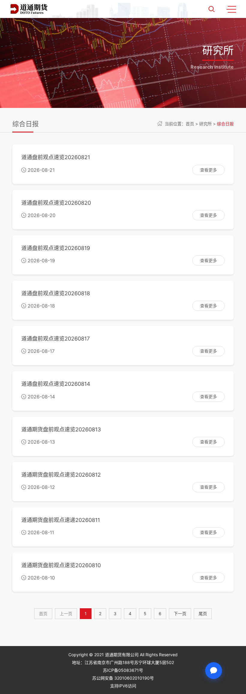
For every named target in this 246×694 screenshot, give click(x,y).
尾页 (203, 613)
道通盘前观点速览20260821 (55, 157)
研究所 (205, 123)
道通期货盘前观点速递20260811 (60, 520)
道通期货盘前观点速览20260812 (61, 475)
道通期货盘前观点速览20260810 (61, 565)
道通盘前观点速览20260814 (55, 384)
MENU (231, 9)
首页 (190, 123)
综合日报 (225, 123)
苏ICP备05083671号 (123, 670)
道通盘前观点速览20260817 (55, 338)
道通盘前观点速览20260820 (56, 203)
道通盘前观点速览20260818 (55, 293)
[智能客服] (213, 670)
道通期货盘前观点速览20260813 (61, 429)
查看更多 (208, 169)
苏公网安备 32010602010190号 (123, 678)
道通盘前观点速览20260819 (55, 248)
